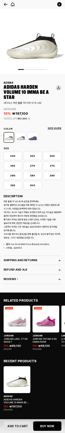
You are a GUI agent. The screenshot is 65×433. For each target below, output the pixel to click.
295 (12, 185)
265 (12, 165)
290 (52, 175)
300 (32, 185)
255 (32, 156)
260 (52, 156)
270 (32, 165)
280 (12, 175)
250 (12, 156)
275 (52, 165)
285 (32, 175)
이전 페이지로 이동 (6, 4)
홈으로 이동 (13, 4)
